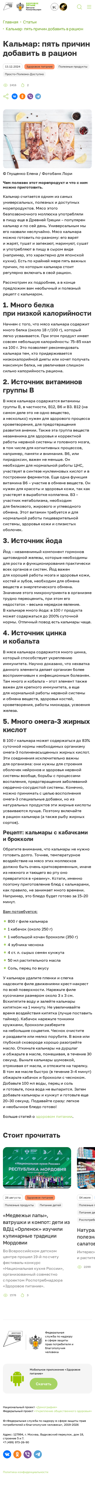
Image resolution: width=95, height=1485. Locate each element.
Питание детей (50, 1205)
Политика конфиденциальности (25, 1472)
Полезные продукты (19, 1205)
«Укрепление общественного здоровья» (63, 1411)
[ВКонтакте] (15, 96)
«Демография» (46, 1407)
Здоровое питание (40, 1197)
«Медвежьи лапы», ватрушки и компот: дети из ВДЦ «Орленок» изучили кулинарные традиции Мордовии (36, 1228)
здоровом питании (54, 1116)
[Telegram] (38, 96)
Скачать (43, 1383)
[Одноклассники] (22, 96)
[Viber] (30, 96)
